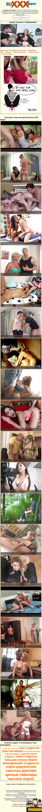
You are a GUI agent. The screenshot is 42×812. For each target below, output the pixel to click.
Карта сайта (18, 804)
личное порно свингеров (10, 748)
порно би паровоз (12, 754)
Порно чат (25, 17)
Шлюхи (8, 52)
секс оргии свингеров (32, 751)
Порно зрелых (34, 52)
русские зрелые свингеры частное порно (21, 775)
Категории (17, 17)
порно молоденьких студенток (21, 761)
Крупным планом (19, 52)
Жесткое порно (7, 54)
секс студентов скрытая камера (20, 749)
